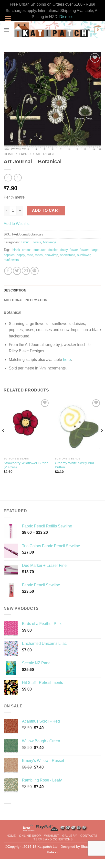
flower (74, 250)
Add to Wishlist (17, 224)
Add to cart (46, 210)
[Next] (101, 440)
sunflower (83, 255)
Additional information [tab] (25, 300)
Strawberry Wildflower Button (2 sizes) (26, 465)
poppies (9, 255)
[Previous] (3, 440)
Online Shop (30, 835)
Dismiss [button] (66, 17)
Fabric (25, 154)
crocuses (39, 250)
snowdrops (67, 255)
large (95, 250)
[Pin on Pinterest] (35, 271)
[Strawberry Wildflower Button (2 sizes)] (27, 426)
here (67, 359)
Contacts (88, 835)
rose (30, 255)
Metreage (45, 154)
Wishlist (51, 835)
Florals (36, 242)
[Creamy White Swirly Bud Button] (78, 426)
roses (39, 255)
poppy (21, 255)
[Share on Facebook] (8, 271)
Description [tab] (15, 290)
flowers (85, 250)
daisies (53, 250)
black (16, 250)
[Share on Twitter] (17, 271)
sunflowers (11, 260)
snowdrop (51, 255)
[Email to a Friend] (26, 271)
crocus (27, 250)
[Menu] (7, 30)
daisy (64, 250)
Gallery (69, 835)
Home (9, 154)
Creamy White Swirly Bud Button (74, 465)
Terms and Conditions (53, 839)
